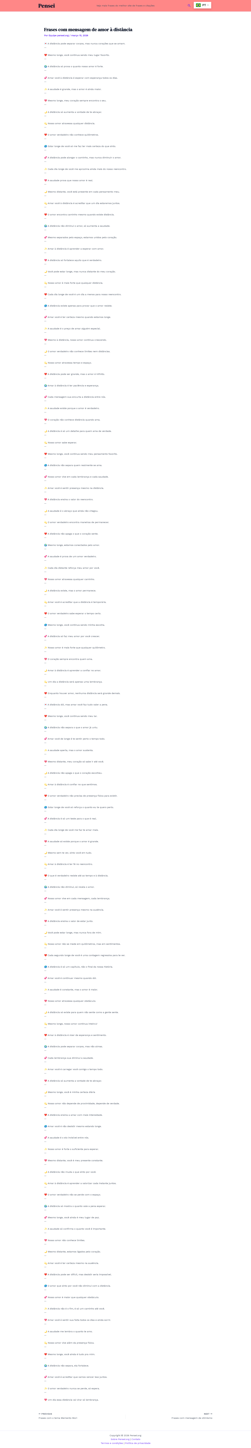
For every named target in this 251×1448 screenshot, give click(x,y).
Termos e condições (112, 1443)
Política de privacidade (137, 1443)
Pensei (46, 5)
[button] (189, 5)
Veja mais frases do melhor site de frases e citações (125, 5)
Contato (136, 1439)
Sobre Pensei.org (120, 1439)
